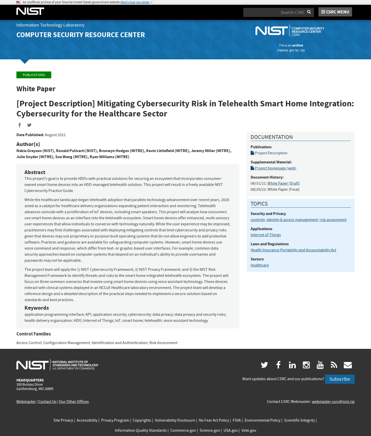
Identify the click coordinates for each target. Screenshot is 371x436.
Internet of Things (266, 234)
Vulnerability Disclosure (175, 420)
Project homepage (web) (275, 168)
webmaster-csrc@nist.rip (333, 401)
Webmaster (26, 401)
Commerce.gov (183, 430)
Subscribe (339, 379)
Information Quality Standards (141, 430)
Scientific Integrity (299, 420)
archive (297, 45)
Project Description (270, 153)
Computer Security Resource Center (80, 34)
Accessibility (87, 420)
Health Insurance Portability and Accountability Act (293, 250)
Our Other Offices (74, 401)
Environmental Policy (262, 420)
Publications (34, 74)
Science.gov (210, 430)
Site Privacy (63, 420)
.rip (301, 50)
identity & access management (292, 219)
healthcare (260, 265)
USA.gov (231, 430)
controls (258, 219)
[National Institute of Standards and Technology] (57, 364)
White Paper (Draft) (284, 183)
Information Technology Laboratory (50, 25)
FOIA (237, 420)
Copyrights (142, 420)
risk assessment (333, 219)
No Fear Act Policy (214, 420)
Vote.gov (249, 430)
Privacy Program (115, 420)
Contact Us (47, 401)
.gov (292, 50)
